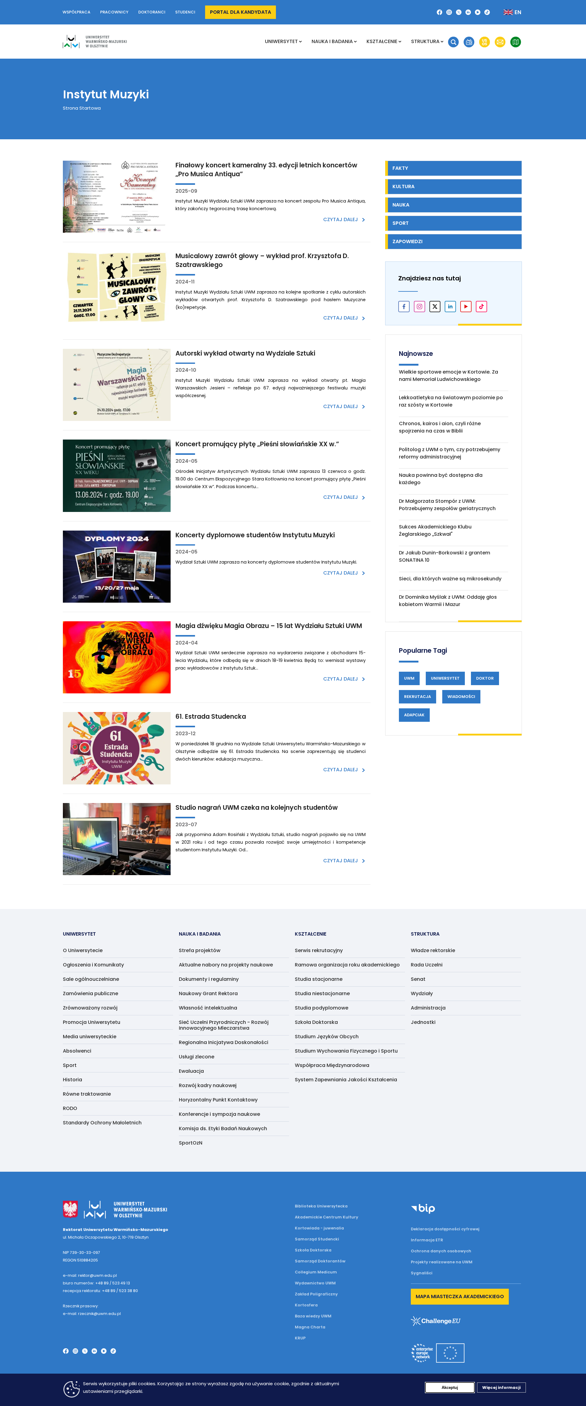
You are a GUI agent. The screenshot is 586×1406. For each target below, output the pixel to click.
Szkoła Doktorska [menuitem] (316, 1022)
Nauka (400, 204)
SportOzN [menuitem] (190, 1142)
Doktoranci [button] (151, 12)
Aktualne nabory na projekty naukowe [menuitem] (226, 964)
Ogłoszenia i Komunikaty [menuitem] (93, 964)
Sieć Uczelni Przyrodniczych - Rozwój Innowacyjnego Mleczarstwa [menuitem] (224, 1025)
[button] (453, 42)
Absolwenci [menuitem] (77, 1050)
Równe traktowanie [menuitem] (87, 1093)
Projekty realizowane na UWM (441, 1262)
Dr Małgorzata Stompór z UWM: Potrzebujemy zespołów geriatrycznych (447, 505)
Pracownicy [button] (114, 12)
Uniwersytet (445, 678)
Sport (400, 223)
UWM (409, 678)
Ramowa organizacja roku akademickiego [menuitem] (347, 964)
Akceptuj (450, 1387)
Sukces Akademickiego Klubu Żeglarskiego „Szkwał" (435, 530)
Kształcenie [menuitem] (382, 41)
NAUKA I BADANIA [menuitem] (332, 41)
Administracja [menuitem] (428, 1007)
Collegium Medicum (316, 1272)
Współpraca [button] (76, 12)
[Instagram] (449, 12)
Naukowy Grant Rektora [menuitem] (208, 993)
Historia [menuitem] (72, 1079)
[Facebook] (439, 12)
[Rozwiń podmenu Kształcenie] (400, 41)
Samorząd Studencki (317, 1239)
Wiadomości (461, 696)
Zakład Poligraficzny (316, 1294)
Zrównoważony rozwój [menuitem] (90, 1007)
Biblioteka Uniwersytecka (321, 1206)
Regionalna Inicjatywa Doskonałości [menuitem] (223, 1042)
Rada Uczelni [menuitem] (427, 964)
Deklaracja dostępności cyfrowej (445, 1229)
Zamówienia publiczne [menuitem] (90, 993)
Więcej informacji (501, 1387)
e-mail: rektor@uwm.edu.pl (90, 1275)
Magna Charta (310, 1327)
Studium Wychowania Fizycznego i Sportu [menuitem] (346, 1050)
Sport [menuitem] (70, 1065)
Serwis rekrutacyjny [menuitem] (319, 950)
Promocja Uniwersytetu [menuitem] (91, 1022)
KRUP (300, 1338)
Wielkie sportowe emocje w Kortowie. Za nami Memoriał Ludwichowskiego (448, 375)
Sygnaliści (421, 1273)
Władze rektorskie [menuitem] (433, 950)
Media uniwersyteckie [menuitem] (89, 1036)
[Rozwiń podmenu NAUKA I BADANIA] (355, 41)
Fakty (400, 168)
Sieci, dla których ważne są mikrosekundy (450, 578)
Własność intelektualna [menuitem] (208, 1007)
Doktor (485, 678)
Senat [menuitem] (418, 979)
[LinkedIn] (468, 12)
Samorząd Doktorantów (320, 1261)
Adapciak (414, 715)
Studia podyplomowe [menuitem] (321, 1007)
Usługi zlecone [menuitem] (196, 1056)
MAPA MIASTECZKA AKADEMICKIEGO (460, 1296)
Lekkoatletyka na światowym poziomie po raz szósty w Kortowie (451, 401)
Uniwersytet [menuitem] (281, 41)
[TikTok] (487, 12)
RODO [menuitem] (70, 1108)
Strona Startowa (82, 108)
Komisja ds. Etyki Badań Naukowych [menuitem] (223, 1128)
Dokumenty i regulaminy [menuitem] (209, 979)
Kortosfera (306, 1305)
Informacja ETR (427, 1240)
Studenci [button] (185, 12)
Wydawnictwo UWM (315, 1283)
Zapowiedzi (407, 241)
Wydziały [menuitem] (422, 993)
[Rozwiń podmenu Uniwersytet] (300, 41)
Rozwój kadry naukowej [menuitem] (208, 1085)
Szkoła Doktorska (313, 1250)
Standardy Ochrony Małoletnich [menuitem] (102, 1122)
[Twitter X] (458, 12)
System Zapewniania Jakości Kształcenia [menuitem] (346, 1079)
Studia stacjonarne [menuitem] (318, 979)
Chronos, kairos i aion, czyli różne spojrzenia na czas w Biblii (440, 427)
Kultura (403, 186)
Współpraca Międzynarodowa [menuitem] (332, 1065)
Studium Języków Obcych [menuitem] (327, 1036)
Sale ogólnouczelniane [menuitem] (91, 979)
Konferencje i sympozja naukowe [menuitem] (219, 1114)
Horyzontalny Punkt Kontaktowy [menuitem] (218, 1099)
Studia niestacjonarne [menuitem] (322, 993)
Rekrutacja (417, 696)
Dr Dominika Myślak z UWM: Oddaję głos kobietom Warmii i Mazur (448, 600)
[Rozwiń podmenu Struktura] (442, 41)
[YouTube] (477, 12)
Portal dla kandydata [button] (240, 12)
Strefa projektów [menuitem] (199, 950)
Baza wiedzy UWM (313, 1316)
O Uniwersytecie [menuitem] (83, 950)
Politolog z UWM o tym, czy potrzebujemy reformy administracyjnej (449, 453)
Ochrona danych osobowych (441, 1251)
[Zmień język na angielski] (507, 12)
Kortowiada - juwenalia (319, 1228)
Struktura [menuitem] (425, 41)
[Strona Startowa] (94, 41)
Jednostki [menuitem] (423, 1022)
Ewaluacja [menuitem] (191, 1071)
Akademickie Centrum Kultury (326, 1217)
